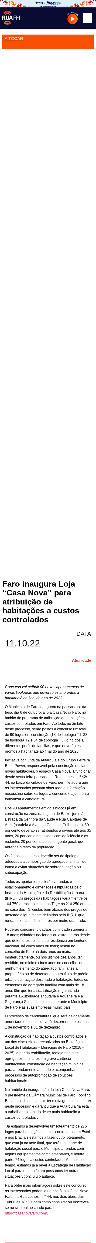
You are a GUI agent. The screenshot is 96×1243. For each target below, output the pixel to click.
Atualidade (81, 660)
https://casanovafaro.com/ (26, 1213)
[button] (87, 18)
